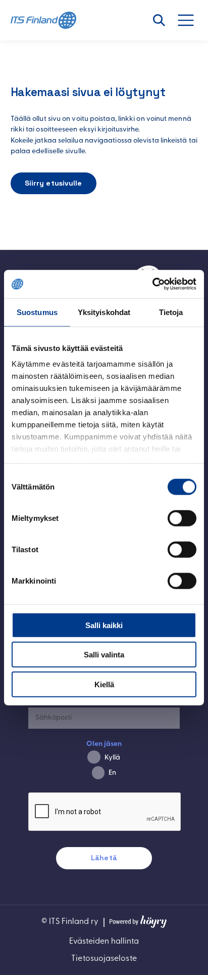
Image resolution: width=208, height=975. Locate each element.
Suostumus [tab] (37, 311)
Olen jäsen (104, 744)
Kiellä (104, 684)
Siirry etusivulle (53, 183)
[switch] (182, 518)
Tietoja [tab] (171, 311)
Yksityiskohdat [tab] (104, 311)
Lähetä (104, 857)
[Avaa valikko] (191, 20)
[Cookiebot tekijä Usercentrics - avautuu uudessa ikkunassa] (152, 284)
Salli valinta (104, 654)
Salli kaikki (104, 625)
